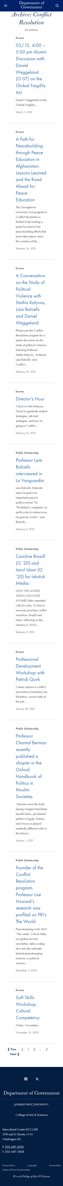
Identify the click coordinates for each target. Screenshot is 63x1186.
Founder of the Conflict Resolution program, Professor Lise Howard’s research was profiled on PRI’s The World (31, 894)
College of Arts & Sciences (32, 1115)
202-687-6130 (14, 1147)
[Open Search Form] (57, 5)
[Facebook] (26, 1079)
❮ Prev (11, 1049)
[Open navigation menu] (6, 5)
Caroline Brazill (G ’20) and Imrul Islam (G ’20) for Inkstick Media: (30, 569)
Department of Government (31, 6)
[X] (37, 1079)
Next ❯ (15, 1054)
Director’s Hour (30, 399)
